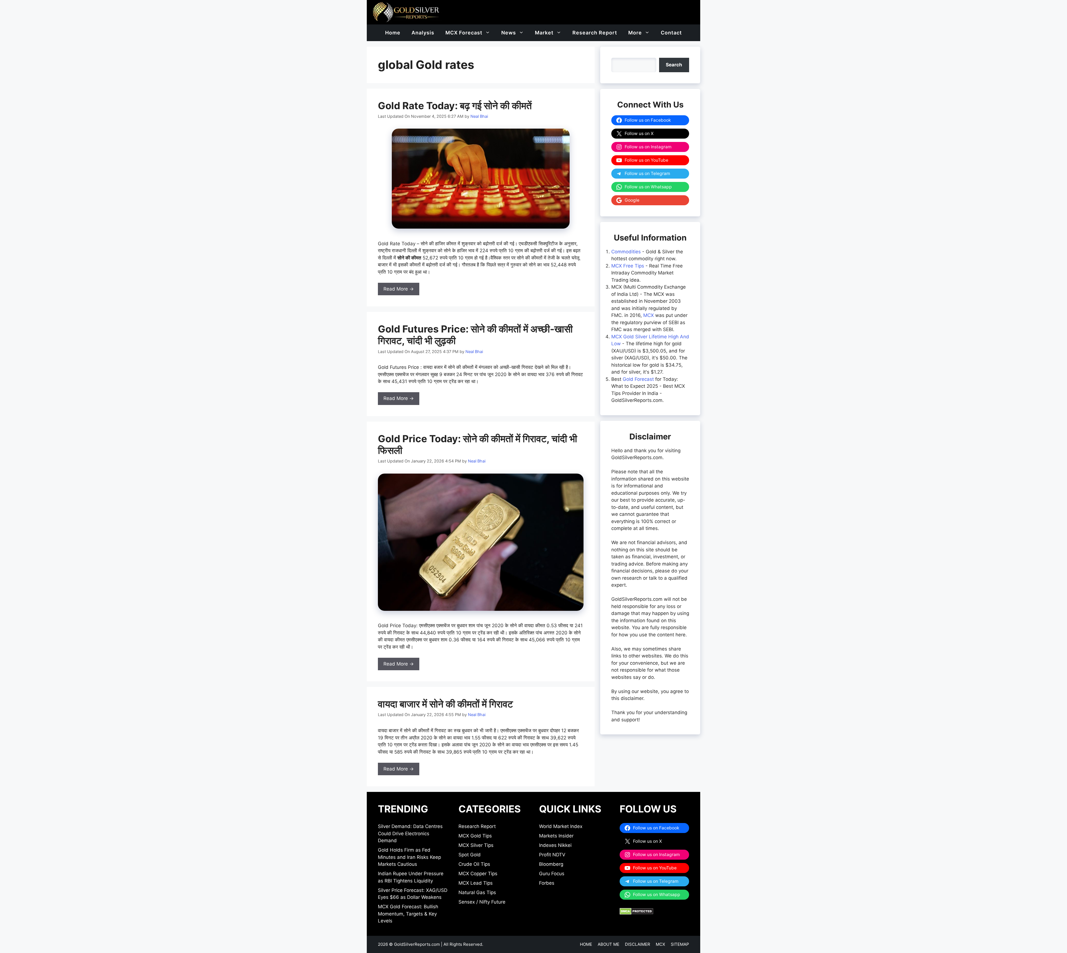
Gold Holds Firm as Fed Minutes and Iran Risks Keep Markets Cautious (409, 857)
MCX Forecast (463, 33)
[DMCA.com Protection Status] (636, 913)
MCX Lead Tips (475, 883)
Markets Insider (556, 836)
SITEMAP (680, 944)
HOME (586, 944)
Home (392, 33)
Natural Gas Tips (477, 892)
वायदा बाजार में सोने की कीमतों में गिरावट (445, 704)
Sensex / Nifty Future (481, 902)
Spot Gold (469, 854)
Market (544, 33)
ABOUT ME (608, 944)
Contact (671, 33)
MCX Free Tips (627, 266)
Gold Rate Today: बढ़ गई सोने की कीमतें (455, 105)
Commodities (626, 251)
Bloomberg (551, 864)
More (635, 33)
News (508, 33)
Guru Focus (551, 873)
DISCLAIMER (637, 944)
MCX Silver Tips (475, 845)
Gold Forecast (638, 379)
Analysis (423, 33)
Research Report (594, 33)
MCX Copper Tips (477, 873)
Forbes (546, 883)
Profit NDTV (552, 854)
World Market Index (560, 826)
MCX (648, 315)
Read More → (398, 289)
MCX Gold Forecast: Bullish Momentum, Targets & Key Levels (408, 914)
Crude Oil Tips (474, 864)
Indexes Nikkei (555, 845)
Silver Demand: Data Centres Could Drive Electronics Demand (410, 833)
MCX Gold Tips (475, 836)
